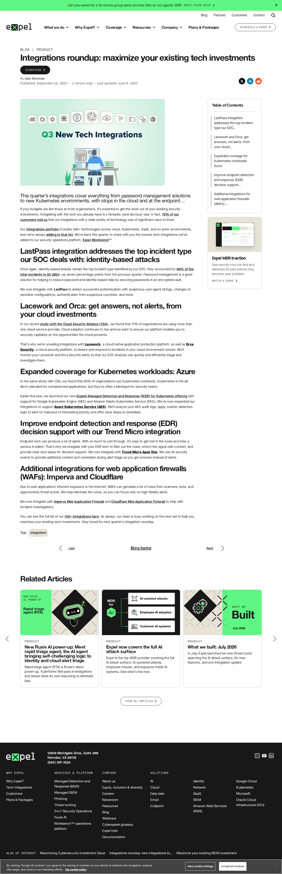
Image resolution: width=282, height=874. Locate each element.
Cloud (154, 787)
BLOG (25, 49)
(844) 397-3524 (58, 762)
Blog (204, 15)
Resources (110, 806)
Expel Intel (110, 831)
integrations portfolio (42, 229)
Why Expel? (15, 781)
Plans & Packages (19, 800)
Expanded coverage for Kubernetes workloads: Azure (231, 161)
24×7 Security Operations (73, 811)
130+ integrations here (81, 516)
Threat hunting (65, 805)
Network (199, 787)
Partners (219, 15)
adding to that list (59, 234)
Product (32, 641)
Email (154, 800)
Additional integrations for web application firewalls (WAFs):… (232, 199)
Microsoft (243, 793)
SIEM (197, 800)
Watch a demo (223, 280)
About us (108, 781)
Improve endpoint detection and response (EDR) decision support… (234, 180)
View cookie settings (200, 866)
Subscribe (33, 70)
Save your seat (197, 5)
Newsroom (110, 800)
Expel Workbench (96, 240)
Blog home (141, 548)
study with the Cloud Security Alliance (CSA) (74, 324)
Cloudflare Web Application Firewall (138, 501)
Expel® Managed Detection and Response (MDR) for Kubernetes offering (131, 396)
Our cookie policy (75, 869)
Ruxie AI (60, 817)
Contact (259, 15)
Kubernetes (244, 787)
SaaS (197, 793)
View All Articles (139, 701)
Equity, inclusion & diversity (122, 787)
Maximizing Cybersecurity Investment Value (72, 853)
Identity (198, 781)
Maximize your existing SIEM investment (207, 853)
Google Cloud (246, 781)
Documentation (113, 837)
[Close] (275, 866)
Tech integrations (19, 787)
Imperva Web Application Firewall (79, 501)
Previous (65, 546)
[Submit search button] (273, 15)
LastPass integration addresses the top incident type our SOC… (233, 123)
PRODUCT (45, 49)
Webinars (109, 818)
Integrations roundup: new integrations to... (140, 853)
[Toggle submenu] (67, 27)
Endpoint (157, 806)
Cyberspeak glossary (117, 824)
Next (222, 546)
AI (151, 781)
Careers (108, 793)
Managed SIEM (65, 792)
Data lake (157, 793)
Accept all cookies (232, 866)
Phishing (60, 799)
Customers (239, 15)
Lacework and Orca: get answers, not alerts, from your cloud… (232, 142)
